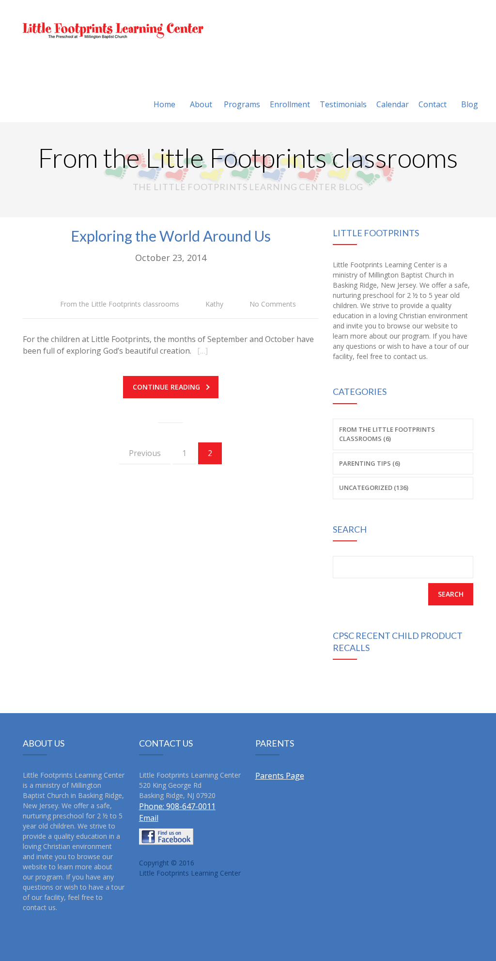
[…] (202, 350)
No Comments (272, 304)
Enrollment (290, 104)
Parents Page (279, 775)
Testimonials (343, 104)
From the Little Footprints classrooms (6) (387, 434)
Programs (242, 104)
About (201, 104)
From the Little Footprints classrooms (119, 304)
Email (148, 818)
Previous (145, 453)
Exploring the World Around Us (171, 235)
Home (164, 104)
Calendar (392, 104)
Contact (432, 104)
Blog (469, 104)
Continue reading (166, 386)
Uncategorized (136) (373, 487)
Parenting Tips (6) (369, 463)
